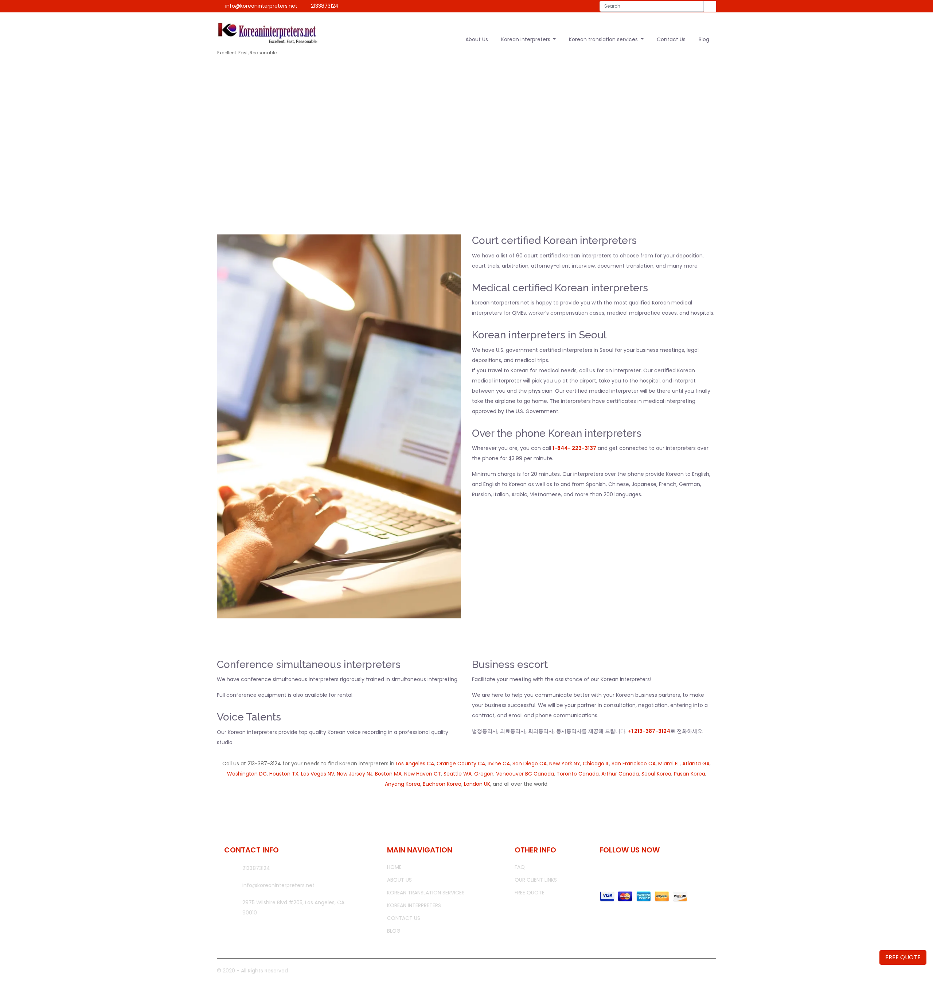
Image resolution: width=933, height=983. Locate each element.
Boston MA (388, 773)
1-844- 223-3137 (574, 448)
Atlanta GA (696, 763)
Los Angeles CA (415, 763)
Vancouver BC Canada (525, 773)
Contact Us (671, 39)
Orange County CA (461, 763)
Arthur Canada (620, 773)
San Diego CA (529, 763)
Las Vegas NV (317, 773)
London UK (477, 784)
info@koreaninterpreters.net (261, 5)
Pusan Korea (689, 773)
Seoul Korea (656, 773)
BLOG (394, 931)
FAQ (520, 867)
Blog (704, 39)
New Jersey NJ (354, 773)
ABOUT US (399, 879)
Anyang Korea (402, 784)
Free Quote (529, 892)
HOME (433, 147)
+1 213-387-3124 (649, 731)
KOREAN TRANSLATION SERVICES (426, 892)
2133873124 (325, 5)
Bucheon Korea (442, 784)
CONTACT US (403, 918)
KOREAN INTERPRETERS (414, 905)
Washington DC (247, 773)
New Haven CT (422, 773)
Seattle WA (458, 773)
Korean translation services (604, 39)
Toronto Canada (578, 773)
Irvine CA (499, 763)
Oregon (483, 773)
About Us (476, 39)
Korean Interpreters (526, 39)
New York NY (564, 763)
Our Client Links (536, 879)
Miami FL (669, 763)
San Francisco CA (634, 763)
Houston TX (283, 773)
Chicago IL (596, 763)
